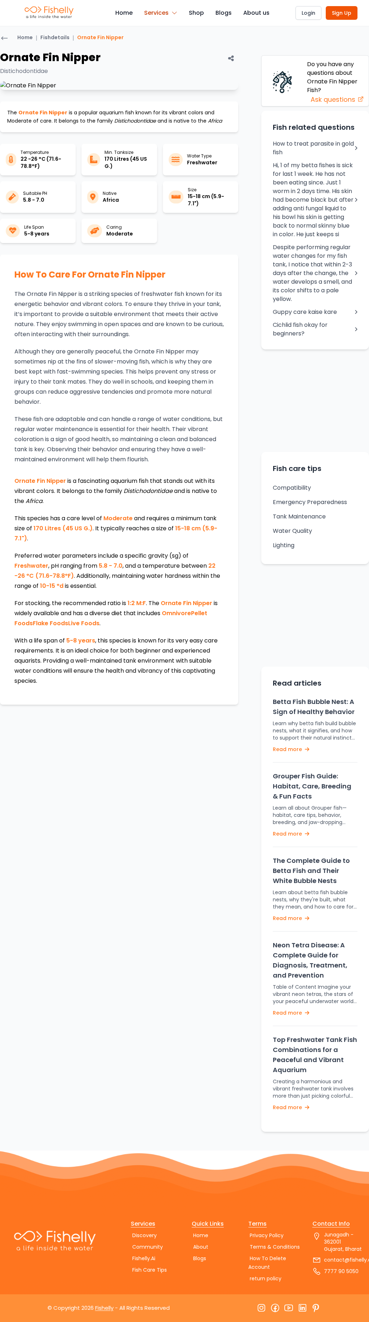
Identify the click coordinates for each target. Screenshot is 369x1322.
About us (256, 13)
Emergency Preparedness (310, 502)
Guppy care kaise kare (305, 312)
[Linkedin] (302, 1308)
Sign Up (341, 13)
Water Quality (292, 531)
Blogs (223, 13)
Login (308, 13)
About (200, 1246)
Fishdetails (55, 37)
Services (156, 13)
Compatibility (292, 488)
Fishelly (104, 1308)
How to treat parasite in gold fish (313, 147)
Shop (196, 13)
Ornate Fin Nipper (100, 37)
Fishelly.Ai (143, 1258)
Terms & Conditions (275, 1246)
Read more (288, 749)
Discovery (144, 1235)
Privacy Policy (267, 1235)
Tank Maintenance (299, 516)
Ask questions (334, 99)
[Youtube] (288, 1308)
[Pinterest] (316, 1308)
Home (124, 13)
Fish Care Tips (149, 1269)
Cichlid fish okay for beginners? (300, 329)
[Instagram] (261, 1308)
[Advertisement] (315, 400)
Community (147, 1246)
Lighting (283, 545)
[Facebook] (275, 1308)
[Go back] (4, 39)
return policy (265, 1278)
